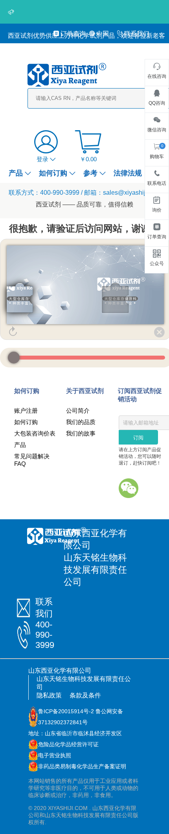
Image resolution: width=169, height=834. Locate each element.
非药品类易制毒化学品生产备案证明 (82, 766)
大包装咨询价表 (34, 433)
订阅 (138, 438)
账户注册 (26, 410)
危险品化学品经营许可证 (68, 744)
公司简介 (78, 410)
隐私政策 (49, 695)
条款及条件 (85, 695)
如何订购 (53, 173)
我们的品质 (81, 422)
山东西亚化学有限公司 (59, 670)
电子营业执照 (54, 755)
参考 (90, 173)
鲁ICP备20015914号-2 (66, 711)
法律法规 (128, 173)
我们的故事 (81, 433)
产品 (16, 173)
